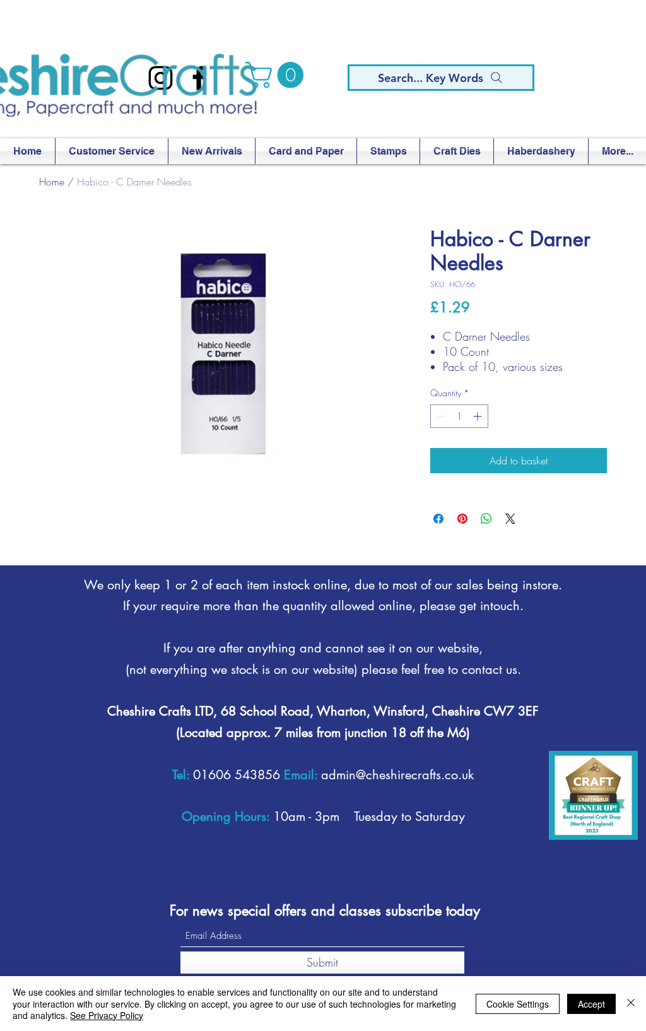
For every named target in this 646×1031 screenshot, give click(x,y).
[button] (277, 75)
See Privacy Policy (106, 1015)
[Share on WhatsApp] (486, 518)
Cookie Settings (517, 1004)
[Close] (630, 1003)
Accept (591, 1004)
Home (51, 182)
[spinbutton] (459, 416)
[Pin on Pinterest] (462, 518)
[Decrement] (440, 416)
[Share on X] (510, 518)
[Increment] (478, 416)
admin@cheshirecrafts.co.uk (397, 775)
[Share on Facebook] (438, 518)
